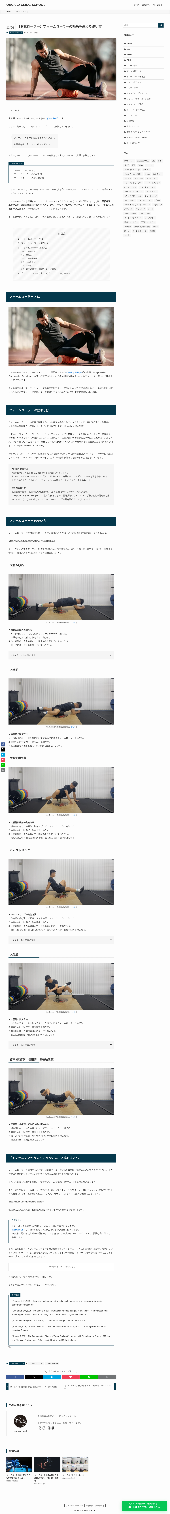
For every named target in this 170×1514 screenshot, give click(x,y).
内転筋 (29, 255)
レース (150, 209)
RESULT (130, 55)
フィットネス (129, 200)
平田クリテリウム (148, 222)
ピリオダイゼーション (133, 196)
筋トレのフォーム (139, 231)
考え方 (126, 235)
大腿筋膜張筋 (31, 258)
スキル (147, 174)
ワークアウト (132, 115)
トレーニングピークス (133, 183)
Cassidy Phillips (74, 372)
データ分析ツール (134, 71)
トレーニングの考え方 (136, 77)
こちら (73, 622)
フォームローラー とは (32, 239)
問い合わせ (99, 1506)
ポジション (128, 209)
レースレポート (130, 213)
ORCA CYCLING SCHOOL (25, 4)
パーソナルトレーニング (133, 192)
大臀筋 (29, 266)
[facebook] (44, 1428)
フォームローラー (52, 1363)
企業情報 (89, 1506)
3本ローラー (129, 161)
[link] (39, 1428)
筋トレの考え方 (133, 143)
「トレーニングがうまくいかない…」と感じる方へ (45, 273)
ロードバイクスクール (133, 218)
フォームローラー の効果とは (35, 243)
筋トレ (126, 231)
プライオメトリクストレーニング (137, 205)
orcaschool (20, 1431)
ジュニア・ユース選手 (133, 174)
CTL (153, 161)
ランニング (140, 209)
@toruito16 (52, 118)
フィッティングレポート (137, 93)
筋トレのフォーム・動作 (137, 137)
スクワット (157, 174)
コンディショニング (16, 32)
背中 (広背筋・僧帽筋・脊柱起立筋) (41, 269)
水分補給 (127, 227)
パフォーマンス (130, 187)
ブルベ (157, 200)
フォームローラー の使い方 (34, 248)
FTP (160, 161)
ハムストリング (32, 262)
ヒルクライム (151, 192)
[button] (15, 1377)
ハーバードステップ (152, 183)
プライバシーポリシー (74, 1506)
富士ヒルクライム (134, 126)
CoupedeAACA (143, 161)
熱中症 (155, 227)
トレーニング (151, 178)
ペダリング (157, 205)
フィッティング (151, 196)
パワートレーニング (135, 88)
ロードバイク (145, 213)
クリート (149, 165)
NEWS (129, 43)
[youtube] (53, 1428)
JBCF (126, 165)
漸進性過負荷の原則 (142, 227)
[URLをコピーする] (107, 1377)
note (128, 49)
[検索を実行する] (161, 25)
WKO (129, 60)
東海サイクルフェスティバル (139, 132)
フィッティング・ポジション (139, 99)
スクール (127, 178)
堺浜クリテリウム (131, 222)
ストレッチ (138, 178)
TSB (133, 165)
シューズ (146, 170)
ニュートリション (134, 82)
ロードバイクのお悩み (136, 110)
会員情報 (130, 121)
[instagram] (48, 1428)
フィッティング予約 (135, 104)
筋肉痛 (152, 231)
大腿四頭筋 (30, 251)
